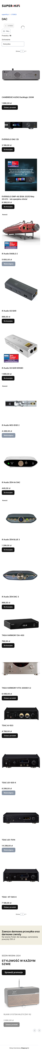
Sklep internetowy (18, 1048)
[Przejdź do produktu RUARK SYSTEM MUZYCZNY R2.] (22, 993)
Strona (18, 51)
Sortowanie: (6, 39)
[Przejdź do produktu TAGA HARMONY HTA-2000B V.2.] (21, 668)
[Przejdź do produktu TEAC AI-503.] (21, 713)
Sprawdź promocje (14, 972)
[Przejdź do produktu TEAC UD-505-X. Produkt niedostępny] (21, 761)
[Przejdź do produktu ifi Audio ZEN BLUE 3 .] (21, 517)
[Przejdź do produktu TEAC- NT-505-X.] (21, 875)
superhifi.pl (5, 14)
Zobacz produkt (10, 107)
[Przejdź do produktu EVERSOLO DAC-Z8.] (21, 125)
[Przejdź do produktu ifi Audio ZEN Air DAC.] (21, 460)
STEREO (14, 14)
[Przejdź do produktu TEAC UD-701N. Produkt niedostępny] (21, 818)
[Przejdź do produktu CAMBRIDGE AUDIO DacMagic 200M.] (21, 75)
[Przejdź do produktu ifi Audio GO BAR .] (21, 289)
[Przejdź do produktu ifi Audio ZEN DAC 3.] (21, 575)
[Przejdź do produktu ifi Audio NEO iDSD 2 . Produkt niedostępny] (21, 403)
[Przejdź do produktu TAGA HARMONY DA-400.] (21, 623)
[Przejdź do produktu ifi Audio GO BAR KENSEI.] (21, 346)
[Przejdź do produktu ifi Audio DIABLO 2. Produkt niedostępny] (21, 232)
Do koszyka (8, 149)
